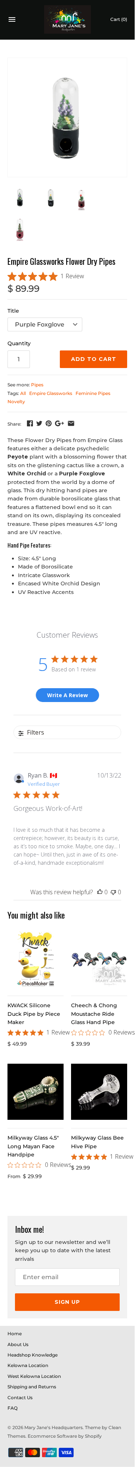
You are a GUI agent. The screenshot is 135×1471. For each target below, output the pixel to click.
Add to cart (93, 359)
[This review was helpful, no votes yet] (99, 892)
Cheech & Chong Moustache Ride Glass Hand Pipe (94, 1014)
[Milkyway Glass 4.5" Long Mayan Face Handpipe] (35, 1092)
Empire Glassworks (50, 393)
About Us (17, 1344)
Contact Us (20, 1397)
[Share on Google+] (59, 423)
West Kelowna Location (34, 1376)
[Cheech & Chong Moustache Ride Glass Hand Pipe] (99, 959)
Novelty (16, 401)
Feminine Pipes (93, 393)
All (23, 393)
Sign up (67, 1302)
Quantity (19, 343)
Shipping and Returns (31, 1386)
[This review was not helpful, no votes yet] (113, 892)
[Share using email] (71, 423)
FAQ (12, 1408)
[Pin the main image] (49, 423)
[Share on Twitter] (39, 423)
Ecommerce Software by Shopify (65, 1436)
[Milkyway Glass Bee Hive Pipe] (99, 1092)
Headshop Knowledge (32, 1355)
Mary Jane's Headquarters (53, 1427)
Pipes (37, 384)
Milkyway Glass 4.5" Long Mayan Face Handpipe (33, 1146)
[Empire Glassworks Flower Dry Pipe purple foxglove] (67, 117)
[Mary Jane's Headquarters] (67, 19)
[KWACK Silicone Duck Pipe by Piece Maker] (35, 959)
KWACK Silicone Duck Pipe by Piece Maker (33, 1014)
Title (13, 310)
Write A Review (67, 695)
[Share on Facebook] (30, 423)
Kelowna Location (27, 1365)
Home (14, 1333)
